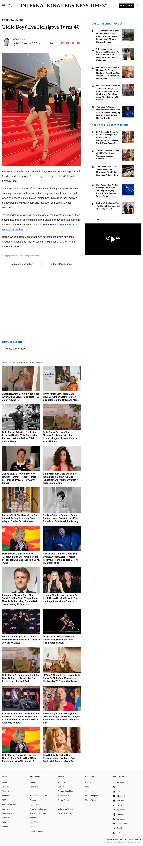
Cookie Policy (63, 800)
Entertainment (7, 813)
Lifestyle (5, 818)
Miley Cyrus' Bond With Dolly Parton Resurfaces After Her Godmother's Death (58, 639)
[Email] (72, 43)
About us (61, 782)
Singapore (89, 791)
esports (33, 818)
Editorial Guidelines (61, 264)
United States (90, 800)
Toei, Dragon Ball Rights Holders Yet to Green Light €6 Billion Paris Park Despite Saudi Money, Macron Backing (108, 36)
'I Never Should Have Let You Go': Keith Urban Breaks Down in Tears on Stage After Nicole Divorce (61, 598)
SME (4, 800)
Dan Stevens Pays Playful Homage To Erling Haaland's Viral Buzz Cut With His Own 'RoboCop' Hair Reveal (108, 73)
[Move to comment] (78, 43)
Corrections (62, 804)
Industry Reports (36, 831)
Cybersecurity (35, 804)
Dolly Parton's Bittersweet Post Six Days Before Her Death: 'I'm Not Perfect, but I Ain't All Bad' (20, 678)
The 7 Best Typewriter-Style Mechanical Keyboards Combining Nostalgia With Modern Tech (107, 172)
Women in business (38, 813)
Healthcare (34, 791)
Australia (88, 782)
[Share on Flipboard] (62, 43)
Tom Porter (20, 39)
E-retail (33, 782)
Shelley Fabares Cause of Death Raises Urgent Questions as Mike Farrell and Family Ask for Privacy (60, 518)
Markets (5, 791)
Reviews (5, 827)
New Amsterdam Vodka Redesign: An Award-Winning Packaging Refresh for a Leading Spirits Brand (107, 190)
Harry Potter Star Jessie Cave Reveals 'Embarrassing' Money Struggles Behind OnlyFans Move (61, 397)
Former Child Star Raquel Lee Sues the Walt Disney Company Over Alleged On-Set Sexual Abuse (20, 518)
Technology (6, 809)
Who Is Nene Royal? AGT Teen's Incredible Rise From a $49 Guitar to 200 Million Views (21, 639)
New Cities (34, 822)
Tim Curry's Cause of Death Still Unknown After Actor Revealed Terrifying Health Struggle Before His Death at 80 (108, 112)
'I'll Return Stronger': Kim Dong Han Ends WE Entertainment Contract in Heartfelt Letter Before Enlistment (108, 54)
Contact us (62, 787)
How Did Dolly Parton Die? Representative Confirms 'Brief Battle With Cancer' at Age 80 (59, 758)
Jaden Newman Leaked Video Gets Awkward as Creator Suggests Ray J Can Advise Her (20, 397)
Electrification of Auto (38, 796)
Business (6, 796)
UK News (6, 787)
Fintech (33, 827)
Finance (33, 800)
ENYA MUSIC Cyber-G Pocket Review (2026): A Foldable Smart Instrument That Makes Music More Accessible (107, 137)
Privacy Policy (63, 796)
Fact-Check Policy (65, 813)
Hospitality (34, 787)
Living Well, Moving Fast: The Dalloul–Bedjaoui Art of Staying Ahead (108, 206)
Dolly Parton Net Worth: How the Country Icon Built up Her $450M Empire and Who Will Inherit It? (19, 758)
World (4, 782)
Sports (4, 822)
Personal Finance (9, 804)
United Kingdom (91, 796)
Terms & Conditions (66, 791)
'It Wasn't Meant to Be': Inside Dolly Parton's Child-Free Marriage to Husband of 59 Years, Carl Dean (61, 678)
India (87, 787)
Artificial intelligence (38, 809)
